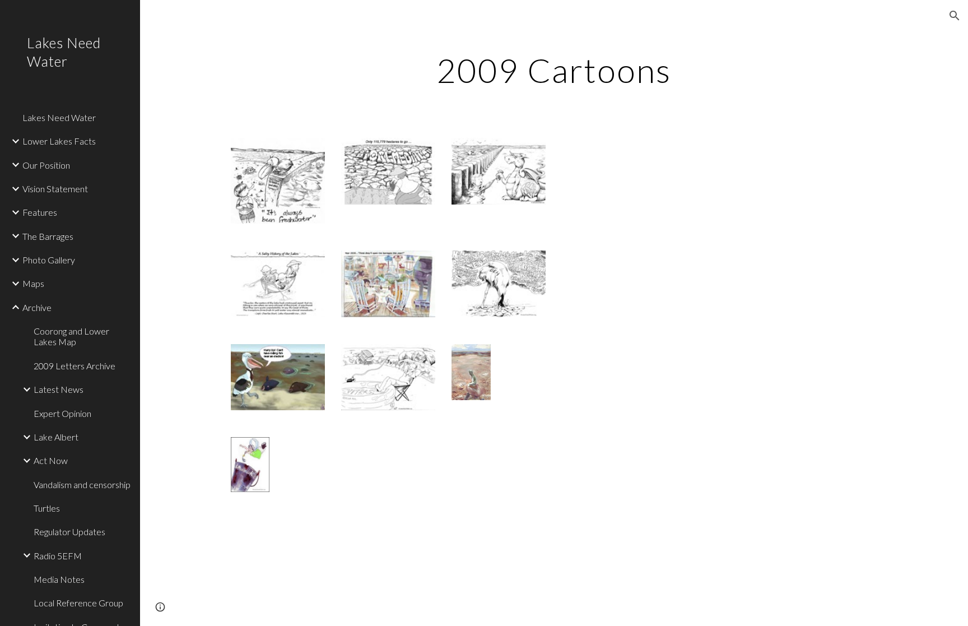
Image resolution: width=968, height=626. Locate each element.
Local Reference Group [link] (78, 602)
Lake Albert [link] (56, 437)
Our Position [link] (46, 165)
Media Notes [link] (59, 579)
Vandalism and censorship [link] (82, 484)
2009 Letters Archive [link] (74, 365)
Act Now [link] (51, 460)
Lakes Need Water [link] (59, 117)
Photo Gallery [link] (48, 259)
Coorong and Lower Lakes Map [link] (71, 336)
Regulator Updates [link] (69, 531)
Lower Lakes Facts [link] (59, 141)
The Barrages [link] (47, 236)
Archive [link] (37, 307)
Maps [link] (33, 283)
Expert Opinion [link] (62, 413)
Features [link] (39, 212)
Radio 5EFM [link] (58, 555)
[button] (954, 15)
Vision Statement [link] (55, 188)
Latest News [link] (58, 389)
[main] (554, 70)
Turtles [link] (47, 508)
